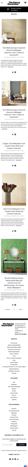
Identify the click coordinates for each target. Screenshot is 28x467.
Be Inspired (14, 343)
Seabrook (14, 421)
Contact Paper (14, 362)
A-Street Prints (14, 417)
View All (14, 430)
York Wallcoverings (14, 411)
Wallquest (14, 413)
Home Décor (14, 397)
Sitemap (14, 373)
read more (10, 66)
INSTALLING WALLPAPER (14, 347)
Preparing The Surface (14, 349)
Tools (14, 356)
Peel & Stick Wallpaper (14, 386)
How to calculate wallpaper (14, 358)
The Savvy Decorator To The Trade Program (14, 367)
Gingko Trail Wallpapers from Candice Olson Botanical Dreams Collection (14, 145)
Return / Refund (14, 354)
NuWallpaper (14, 426)
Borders (14, 389)
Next (20, 309)
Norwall (14, 415)
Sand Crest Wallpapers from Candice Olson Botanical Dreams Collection (14, 211)
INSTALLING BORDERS (14, 345)
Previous (8, 309)
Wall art (14, 395)
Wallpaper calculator (14, 371)
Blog (14, 360)
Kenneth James (14, 428)
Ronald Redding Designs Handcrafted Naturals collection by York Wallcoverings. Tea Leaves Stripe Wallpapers (14, 283)
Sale (14, 382)
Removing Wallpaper (14, 351)
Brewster (14, 408)
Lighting (14, 399)
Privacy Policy (14, 364)
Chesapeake (14, 423)
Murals (14, 391)
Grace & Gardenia (14, 419)
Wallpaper (14, 384)
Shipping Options (14, 369)
